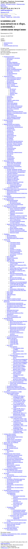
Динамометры (10, 149)
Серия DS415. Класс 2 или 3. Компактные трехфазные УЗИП (20, 427)
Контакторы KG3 (14, 331)
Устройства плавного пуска (14, 386)
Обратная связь (20, 4)
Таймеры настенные (12, 180)
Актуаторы (13, 245)
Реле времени (13, 346)
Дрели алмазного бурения (14, 117)
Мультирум (13, 255)
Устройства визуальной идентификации (13, 492)
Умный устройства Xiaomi (14, 298)
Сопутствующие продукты (11, 45)
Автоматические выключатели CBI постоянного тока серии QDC (16, 305)
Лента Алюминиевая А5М (14, 317)
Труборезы (10, 75)
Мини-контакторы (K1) (16, 322)
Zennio (8, 241)
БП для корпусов (11, 446)
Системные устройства (16, 253)
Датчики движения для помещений (16, 170)
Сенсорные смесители (13, 187)
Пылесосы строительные (13, 165)
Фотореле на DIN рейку (13, 183)
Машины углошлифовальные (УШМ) (17, 113)
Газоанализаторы (11, 148)
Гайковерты (10, 101)
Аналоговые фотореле (16, 184)
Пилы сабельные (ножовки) (14, 107)
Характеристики (8, 42)
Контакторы (10, 320)
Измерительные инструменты (12, 124)
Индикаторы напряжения (13, 125)
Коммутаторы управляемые (14, 439)
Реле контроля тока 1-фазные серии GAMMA (19, 365)
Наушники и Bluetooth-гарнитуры (16, 479)
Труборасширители (12, 73)
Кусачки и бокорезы (12, 62)
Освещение (13, 246)
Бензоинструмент (8, 120)
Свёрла (9, 87)
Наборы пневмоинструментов (15, 462)
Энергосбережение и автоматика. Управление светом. (13, 167)
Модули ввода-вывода (16, 277)
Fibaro (8, 297)
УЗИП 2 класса (14, 394)
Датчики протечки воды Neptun (18, 231)
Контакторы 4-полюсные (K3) (18, 327)
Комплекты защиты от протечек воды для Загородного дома (18, 216)
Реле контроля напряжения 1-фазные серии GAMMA (20, 360)
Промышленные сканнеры (20, 512)
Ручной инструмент (9, 56)
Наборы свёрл (13, 93)
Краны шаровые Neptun (16, 228)
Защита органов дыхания (13, 524)
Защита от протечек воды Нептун (16, 224)
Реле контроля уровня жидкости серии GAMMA (20, 378)
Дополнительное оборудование (15, 238)
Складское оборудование (10, 528)
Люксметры (10, 153)
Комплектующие (14, 232)
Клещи (8, 60)
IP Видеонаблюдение (12, 200)
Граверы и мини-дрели (13, 100)
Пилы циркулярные (12, 103)
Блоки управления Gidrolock (17, 208)
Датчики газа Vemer (12, 311)
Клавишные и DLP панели (17, 289)
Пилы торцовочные (12, 104)
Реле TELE (10, 345)
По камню (12, 91)
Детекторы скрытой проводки (15, 141)
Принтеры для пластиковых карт (18, 502)
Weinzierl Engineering (12, 258)
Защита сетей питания (13, 393)
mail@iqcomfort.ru (6, 10)
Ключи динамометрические (14, 69)
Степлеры (9, 96)
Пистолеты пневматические (14, 458)
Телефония (6, 449)
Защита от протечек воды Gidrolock (16, 207)
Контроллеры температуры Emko (15, 387)
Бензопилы (10, 121)
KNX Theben (10, 256)
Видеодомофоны (11, 235)
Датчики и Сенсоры (15, 249)
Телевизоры (10, 483)
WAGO (9, 296)
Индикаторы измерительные (14, 152)
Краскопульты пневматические (15, 459)
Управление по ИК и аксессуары (18, 267)
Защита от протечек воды (10, 206)
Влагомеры (10, 146)
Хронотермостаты (11, 191)
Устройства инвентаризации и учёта (13, 490)
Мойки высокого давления (14, 162)
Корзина (5, 12)
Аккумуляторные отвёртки (14, 77)
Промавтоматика (8, 318)
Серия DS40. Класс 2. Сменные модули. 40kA (19, 399)
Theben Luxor (10, 259)
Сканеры (12, 508)
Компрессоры (10, 463)
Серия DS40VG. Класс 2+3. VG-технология (19, 402)
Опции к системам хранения (14, 472)
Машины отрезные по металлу (15, 111)
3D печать (6, 473)
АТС (8, 452)
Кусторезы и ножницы (13, 108)
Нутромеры (10, 138)
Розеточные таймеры (12, 177)
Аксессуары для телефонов (11, 442)
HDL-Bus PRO (11, 260)
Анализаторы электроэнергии (15, 127)
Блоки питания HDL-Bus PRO (18, 290)
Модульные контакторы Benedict (18, 321)
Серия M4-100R (14, 344)
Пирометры (10, 131)
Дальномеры (10, 134)
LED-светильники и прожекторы (15, 175)
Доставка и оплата (11, 4)
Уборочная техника (9, 160)
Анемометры (10, 159)
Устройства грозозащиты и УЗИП (13, 391)
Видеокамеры (13, 201)
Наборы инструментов (13, 65)
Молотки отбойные (12, 83)
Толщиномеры (11, 158)
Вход (2, 15)
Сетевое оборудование (10, 434)
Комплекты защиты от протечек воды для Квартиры (18, 219)
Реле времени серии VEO (20, 353)
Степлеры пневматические (14, 467)
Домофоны (7, 234)
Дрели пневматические (13, 456)
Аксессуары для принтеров (17, 505)
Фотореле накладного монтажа (15, 182)
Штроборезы (10, 114)
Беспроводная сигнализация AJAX (16, 197)
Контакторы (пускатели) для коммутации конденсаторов (17, 329)
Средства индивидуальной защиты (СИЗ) (15, 522)
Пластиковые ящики (12, 529)
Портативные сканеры (19, 511)
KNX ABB (10, 293)
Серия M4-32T (14, 339)
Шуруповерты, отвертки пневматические (13, 465)
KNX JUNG (16, 17)
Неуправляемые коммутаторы (15, 436)
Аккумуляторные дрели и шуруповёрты (13, 79)
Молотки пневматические (14, 460)
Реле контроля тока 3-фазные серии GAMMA (19, 368)
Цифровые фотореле (15, 186)
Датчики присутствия (12, 176)
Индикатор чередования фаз (14, 142)
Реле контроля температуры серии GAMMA (18, 375)
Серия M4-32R (14, 341)
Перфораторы (10, 82)
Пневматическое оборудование (12, 453)
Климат (12, 248)
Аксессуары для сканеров (20, 514)
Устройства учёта (11, 507)
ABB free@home (11, 294)
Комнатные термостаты (13, 190)
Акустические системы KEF (14, 480)
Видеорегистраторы (15, 203)
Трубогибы (10, 72)
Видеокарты (10, 445)
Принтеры (12, 494)
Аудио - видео (7, 477)
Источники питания (12, 315)
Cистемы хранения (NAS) (11, 469)
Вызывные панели (12, 236)
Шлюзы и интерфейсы (16, 251)
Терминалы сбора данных (17, 515)
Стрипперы (10, 66)
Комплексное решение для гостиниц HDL (17, 263)
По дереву (12, 90)
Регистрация (7, 15)
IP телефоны (10, 451)
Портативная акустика (13, 482)
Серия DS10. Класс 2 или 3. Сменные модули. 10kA (20, 419)
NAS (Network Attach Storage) (14, 470)
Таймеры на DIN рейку (13, 179)
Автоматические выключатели (15, 303)
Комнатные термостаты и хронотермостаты (15, 189)
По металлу (13, 89)
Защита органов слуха (13, 527)
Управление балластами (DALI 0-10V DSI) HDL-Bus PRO (18, 284)
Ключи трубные (11, 68)
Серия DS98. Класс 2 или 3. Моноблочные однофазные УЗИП (20, 431)
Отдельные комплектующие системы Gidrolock (17, 222)
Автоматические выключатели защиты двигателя (15, 337)
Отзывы (6, 44)
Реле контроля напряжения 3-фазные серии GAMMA (20, 362)
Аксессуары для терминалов (17, 517)
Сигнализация (7, 196)
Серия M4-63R (14, 342)
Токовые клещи (11, 129)
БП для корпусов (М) (12, 448)
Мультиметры (10, 128)
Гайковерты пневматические (14, 455)
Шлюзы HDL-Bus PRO (16, 269)
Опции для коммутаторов (13, 441)
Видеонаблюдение (9, 198)
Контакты (3, 5)
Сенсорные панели (15, 242)
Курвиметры (10, 156)
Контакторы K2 (14, 335)
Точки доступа (11, 438)
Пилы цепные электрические (14, 106)
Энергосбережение (15, 252)
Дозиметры (10, 151)
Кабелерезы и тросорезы (13, 58)
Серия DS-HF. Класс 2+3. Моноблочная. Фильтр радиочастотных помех (20, 414)
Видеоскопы (10, 139)
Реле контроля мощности (16, 382)
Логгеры (9, 155)
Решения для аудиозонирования (18, 282)
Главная (3, 4)
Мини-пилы (10, 110)
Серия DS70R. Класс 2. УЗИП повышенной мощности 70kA (19, 410)
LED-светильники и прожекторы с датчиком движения (16, 172)
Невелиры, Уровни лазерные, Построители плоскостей (14, 144)
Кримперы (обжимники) (13, 63)
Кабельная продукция (12, 310)
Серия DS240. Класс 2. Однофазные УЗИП (19, 396)
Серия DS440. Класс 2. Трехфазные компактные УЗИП (19, 406)
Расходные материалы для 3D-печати (17, 476)
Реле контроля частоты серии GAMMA (19, 371)
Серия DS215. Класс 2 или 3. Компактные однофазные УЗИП (20, 423)
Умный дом (9, 17)
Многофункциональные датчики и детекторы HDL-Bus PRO (18, 275)
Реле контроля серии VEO (20, 380)
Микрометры (10, 137)
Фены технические (12, 115)
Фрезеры (9, 99)
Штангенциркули (11, 135)
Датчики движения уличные (14, 169)
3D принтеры (10, 474)
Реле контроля (14, 355)
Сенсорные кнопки (15, 244)
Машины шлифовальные (13, 118)
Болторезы (9, 59)
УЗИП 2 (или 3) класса (16, 417)
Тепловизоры (10, 132)
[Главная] (4, 7)
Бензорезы (9, 122)
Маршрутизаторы (11, 435)
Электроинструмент (9, 76)
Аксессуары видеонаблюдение (15, 204)
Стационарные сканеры (19, 510)
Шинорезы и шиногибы (13, 70)
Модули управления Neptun (17, 229)
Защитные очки (11, 525)
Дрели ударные (11, 84)
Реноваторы (10, 97)
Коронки (12, 94)
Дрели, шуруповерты (12, 86)
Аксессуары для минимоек (14, 163)
